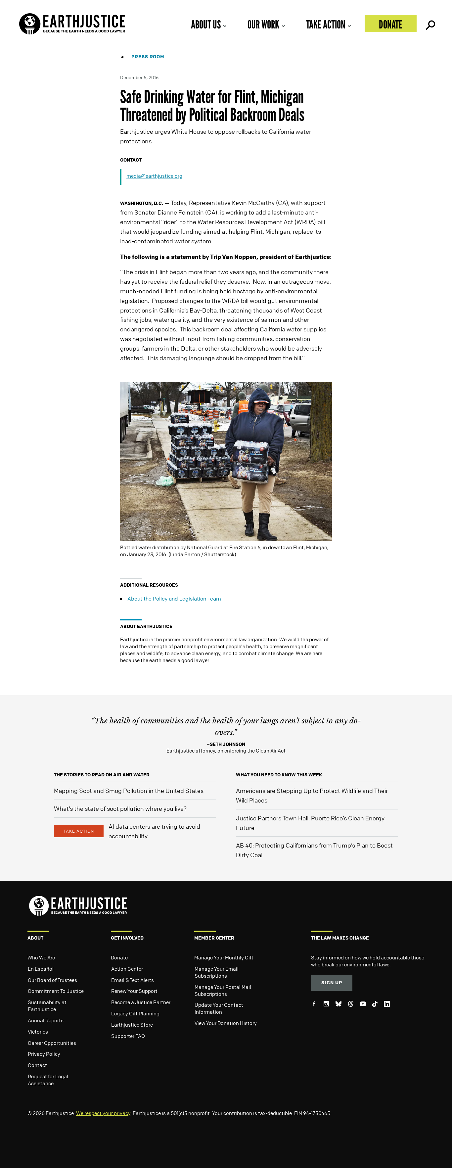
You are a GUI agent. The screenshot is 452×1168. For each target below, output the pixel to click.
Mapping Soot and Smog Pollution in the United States (128, 790)
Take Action (325, 24)
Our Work (263, 24)
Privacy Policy (44, 1053)
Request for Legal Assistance (48, 1080)
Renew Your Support (134, 991)
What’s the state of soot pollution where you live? (120, 808)
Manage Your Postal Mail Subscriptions (223, 990)
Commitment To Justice (56, 991)
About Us (206, 24)
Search (430, 23)
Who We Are (41, 957)
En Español (41, 968)
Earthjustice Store (132, 1024)
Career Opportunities (52, 1043)
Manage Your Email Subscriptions (217, 972)
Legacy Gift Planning (135, 1013)
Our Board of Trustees (52, 980)
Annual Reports (46, 1020)
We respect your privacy (103, 1113)
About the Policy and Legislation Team (174, 598)
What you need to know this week (279, 774)
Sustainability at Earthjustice (47, 1005)
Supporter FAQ (128, 1036)
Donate (390, 24)
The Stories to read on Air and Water (102, 774)
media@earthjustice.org (154, 175)
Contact (37, 1065)
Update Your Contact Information (219, 1008)
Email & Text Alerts (132, 980)
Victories (38, 1031)
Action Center (127, 968)
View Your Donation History (226, 1023)
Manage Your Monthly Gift (223, 957)
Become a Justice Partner (140, 1002)
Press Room (147, 56)
